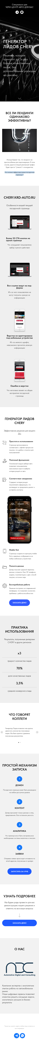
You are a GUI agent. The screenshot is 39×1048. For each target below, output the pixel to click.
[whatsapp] (22, 12)
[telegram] (17, 12)
